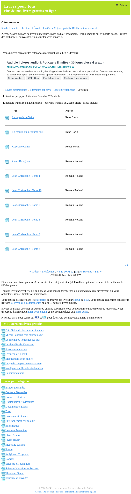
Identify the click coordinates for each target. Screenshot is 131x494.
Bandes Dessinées (15, 387)
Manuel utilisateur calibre (19, 358)
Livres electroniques (16, 89)
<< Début (34, 271)
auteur (76, 299)
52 (72, 271)
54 (80, 271)
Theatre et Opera (14, 473)
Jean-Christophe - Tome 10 (26, 190)
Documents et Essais (16, 406)
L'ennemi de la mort (16, 353)
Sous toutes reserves (16, 349)
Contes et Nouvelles (16, 392)
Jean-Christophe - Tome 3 (26, 219)
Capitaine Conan (21, 146)
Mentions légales (88, 492)
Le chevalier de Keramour (19, 344)
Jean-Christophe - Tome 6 (26, 248)
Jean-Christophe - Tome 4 (26, 234)
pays (86, 299)
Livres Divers (12, 439)
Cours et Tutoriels (15, 397)
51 (68, 271)
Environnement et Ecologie (20, 420)
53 (76, 271)
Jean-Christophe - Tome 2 (26, 205)
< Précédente (47, 271)
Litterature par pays (40, 89)
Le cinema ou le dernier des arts (22, 339)
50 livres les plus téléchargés (26, 302)
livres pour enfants (37, 311)
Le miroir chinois (14, 373)
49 (62, 271)
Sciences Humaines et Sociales (22, 468)
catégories (40, 299)
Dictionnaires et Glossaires (19, 401)
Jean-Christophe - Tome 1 (26, 175)
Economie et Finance (16, 416)
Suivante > (88, 271)
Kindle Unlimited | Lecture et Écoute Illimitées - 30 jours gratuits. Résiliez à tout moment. (49, 28)
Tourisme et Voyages (16, 478)
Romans (9, 458)
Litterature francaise (64, 89)
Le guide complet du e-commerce (23, 363)
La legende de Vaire (23, 117)
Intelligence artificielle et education (24, 368)
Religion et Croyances (17, 454)
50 (65, 271)
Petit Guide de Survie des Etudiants (24, 330)
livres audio (82, 311)
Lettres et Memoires (16, 430)
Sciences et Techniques (17, 463)
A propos (47, 492)
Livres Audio (12, 435)
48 (58, 271)
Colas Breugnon (21, 161)
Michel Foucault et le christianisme (24, 334)
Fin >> (98, 271)
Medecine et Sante (15, 444)
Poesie (8, 449)
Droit (8, 411)
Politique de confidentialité (66, 492)
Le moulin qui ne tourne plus (27, 131)
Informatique (12, 425)
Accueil (38, 492)
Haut (125, 265)
